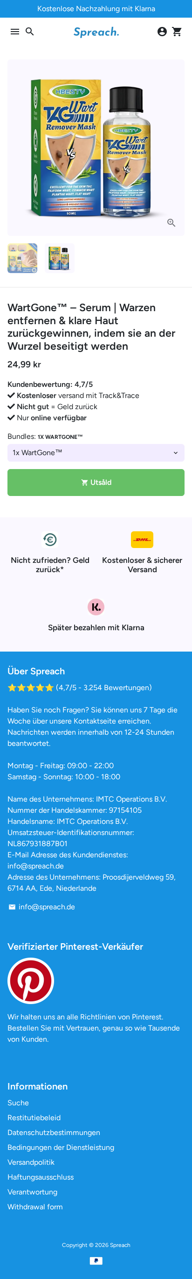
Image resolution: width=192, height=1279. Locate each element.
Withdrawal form (35, 1206)
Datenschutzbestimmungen (53, 1132)
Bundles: (45, 436)
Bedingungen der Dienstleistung (60, 1147)
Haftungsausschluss (40, 1177)
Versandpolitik (31, 1162)
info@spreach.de (41, 906)
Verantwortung (32, 1192)
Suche (18, 1102)
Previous (16, 148)
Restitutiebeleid (34, 1117)
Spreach (120, 1245)
